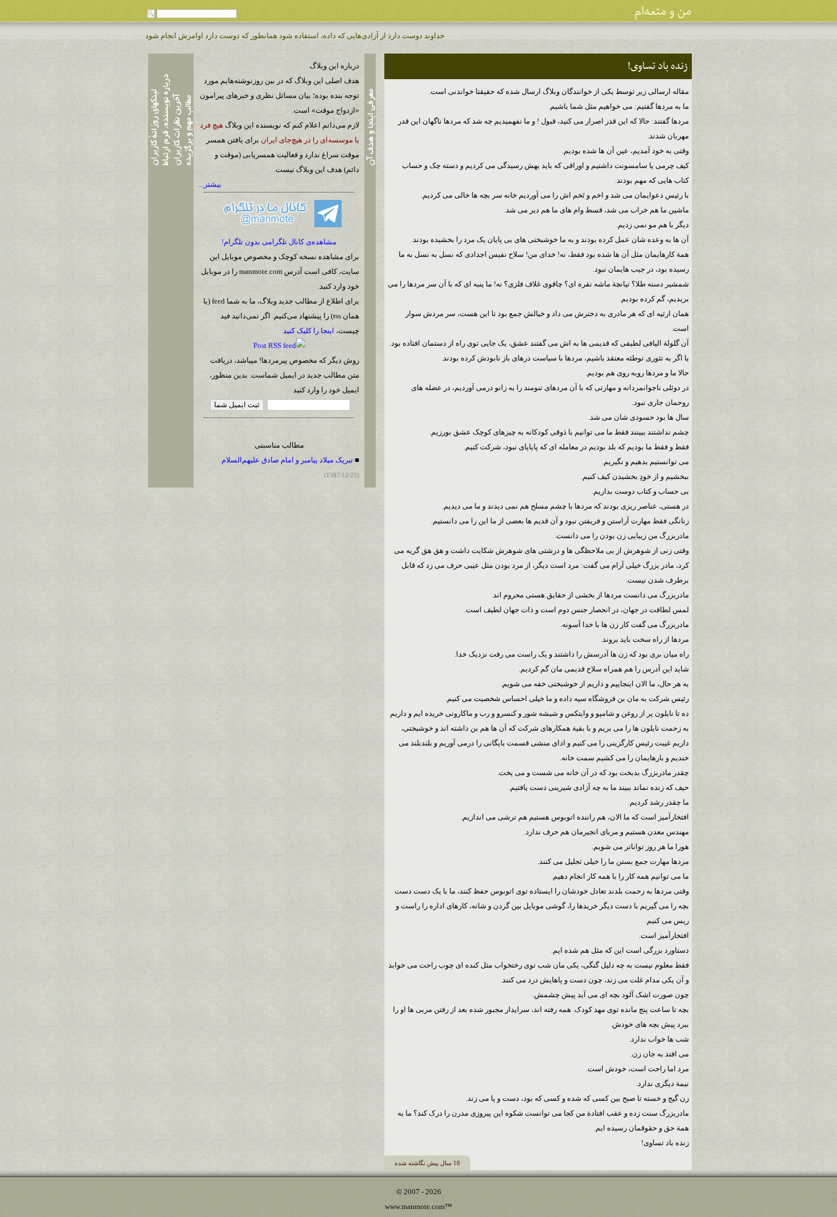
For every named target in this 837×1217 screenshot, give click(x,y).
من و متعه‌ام (663, 12)
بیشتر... (210, 184)
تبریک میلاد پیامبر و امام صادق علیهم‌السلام (287, 460)
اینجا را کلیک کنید (308, 330)
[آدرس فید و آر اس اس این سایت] (279, 345)
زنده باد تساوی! (657, 66)
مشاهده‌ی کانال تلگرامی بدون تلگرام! (279, 241)
